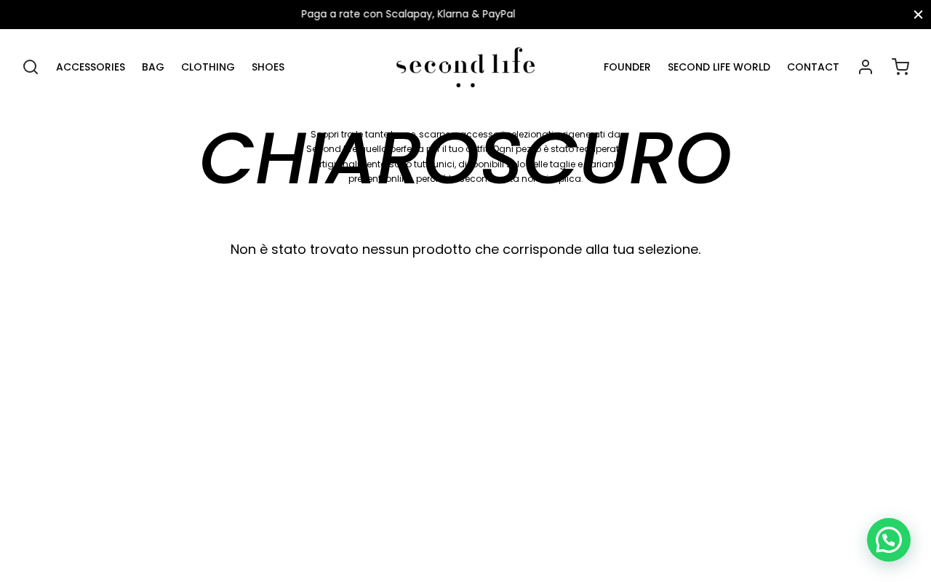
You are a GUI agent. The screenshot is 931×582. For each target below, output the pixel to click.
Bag (153, 67)
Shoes (268, 67)
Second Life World (719, 67)
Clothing (208, 67)
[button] (889, 540)
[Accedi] (865, 67)
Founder (627, 67)
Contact (813, 67)
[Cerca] (30, 67)
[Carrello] (900, 67)
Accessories (90, 67)
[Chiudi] (918, 14)
